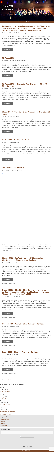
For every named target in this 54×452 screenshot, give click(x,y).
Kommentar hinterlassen (9, 283)
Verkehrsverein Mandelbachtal (27, 447)
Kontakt (3, 421)
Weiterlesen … (7, 49)
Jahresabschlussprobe (7, 411)
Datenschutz (4, 425)
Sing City (3, 398)
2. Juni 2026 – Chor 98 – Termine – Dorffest (20, 352)
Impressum (3, 423)
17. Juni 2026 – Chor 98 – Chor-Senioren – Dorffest (23, 324)
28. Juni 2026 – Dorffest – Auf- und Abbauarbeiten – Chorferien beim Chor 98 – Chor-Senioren (23, 259)
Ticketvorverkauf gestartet (13, 168)
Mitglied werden (5, 419)
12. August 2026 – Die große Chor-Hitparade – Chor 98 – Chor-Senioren (25, 85)
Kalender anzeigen (5, 414)
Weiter (12, 380)
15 (8, 380)
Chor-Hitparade (5, 391)
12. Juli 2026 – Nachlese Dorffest (15, 140)
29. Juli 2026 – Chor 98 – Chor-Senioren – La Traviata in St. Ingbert (26, 113)
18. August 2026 (9, 58)
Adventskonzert (5, 404)
